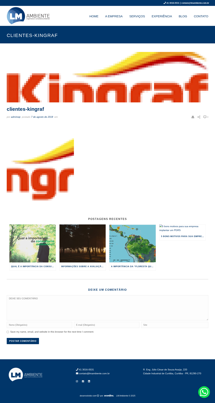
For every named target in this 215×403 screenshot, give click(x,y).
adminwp (15, 117)
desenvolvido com (88, 396)
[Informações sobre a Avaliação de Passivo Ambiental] (82, 243)
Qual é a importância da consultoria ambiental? (33, 266)
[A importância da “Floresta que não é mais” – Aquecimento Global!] (132, 243)
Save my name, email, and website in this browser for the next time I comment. (52, 331)
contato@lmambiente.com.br (195, 3)
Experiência (162, 16)
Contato (201, 16)
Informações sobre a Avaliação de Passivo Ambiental (83, 266)
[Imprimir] (192, 117)
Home (93, 16)
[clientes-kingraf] (107, 77)
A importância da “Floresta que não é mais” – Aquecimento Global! (133, 266)
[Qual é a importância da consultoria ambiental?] (32, 243)
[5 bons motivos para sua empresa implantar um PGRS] (182, 228)
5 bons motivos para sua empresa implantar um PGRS (183, 236)
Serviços (137, 16)
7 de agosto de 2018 (42, 117)
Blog (183, 16)
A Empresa (114, 16)
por (102, 396)
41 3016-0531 (172, 3)
